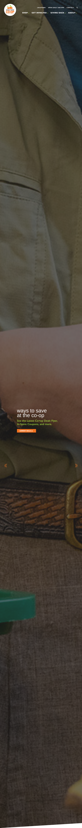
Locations (41, 7)
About (72, 13)
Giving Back (57, 13)
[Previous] (5, 466)
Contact (70, 7)
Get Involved (39, 13)
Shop (25, 13)
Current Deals (25, 431)
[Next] (76, 466)
